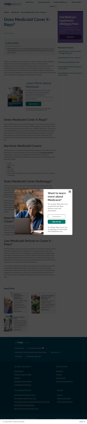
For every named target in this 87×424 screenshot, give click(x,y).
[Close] (70, 191)
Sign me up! (56, 222)
